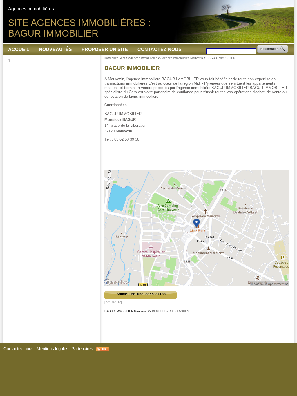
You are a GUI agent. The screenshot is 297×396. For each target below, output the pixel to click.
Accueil (18, 49)
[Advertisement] (197, 156)
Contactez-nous (159, 49)
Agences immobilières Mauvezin (181, 57)
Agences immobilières (142, 57)
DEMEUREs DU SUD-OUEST (171, 311)
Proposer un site (105, 49)
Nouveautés (55, 49)
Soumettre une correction (141, 294)
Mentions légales (52, 348)
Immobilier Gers (114, 57)
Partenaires (82, 348)
